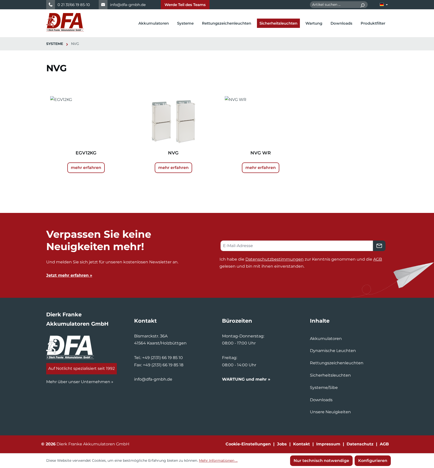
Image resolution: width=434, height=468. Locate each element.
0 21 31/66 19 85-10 (74, 4)
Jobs (282, 444)
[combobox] (333, 4)
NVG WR (260, 153)
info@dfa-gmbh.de (128, 4)
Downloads (321, 399)
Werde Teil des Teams (185, 4)
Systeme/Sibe (324, 387)
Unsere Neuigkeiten (330, 412)
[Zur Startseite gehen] (65, 22)
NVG (173, 153)
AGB (377, 259)
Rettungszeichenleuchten (336, 363)
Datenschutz (360, 444)
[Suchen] (362, 4)
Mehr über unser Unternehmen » (79, 381)
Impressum (328, 444)
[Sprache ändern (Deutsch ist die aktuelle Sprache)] (384, 4)
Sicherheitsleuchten (330, 375)
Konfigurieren (372, 460)
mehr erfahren (86, 167)
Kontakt (301, 444)
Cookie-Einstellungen (248, 444)
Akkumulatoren (326, 338)
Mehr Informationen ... (218, 460)
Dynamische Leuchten (333, 350)
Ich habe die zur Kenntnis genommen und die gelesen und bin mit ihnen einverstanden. (301, 263)
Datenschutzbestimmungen (274, 259)
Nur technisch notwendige (321, 460)
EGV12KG (86, 153)
